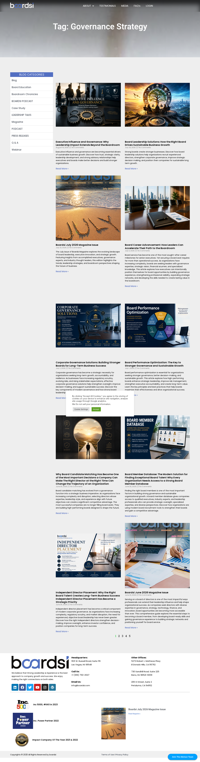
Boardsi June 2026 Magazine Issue (146, 592)
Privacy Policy (122, 754)
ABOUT (87, 5)
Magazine (17, 122)
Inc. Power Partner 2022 (46, 720)
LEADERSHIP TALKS (21, 115)
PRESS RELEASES (20, 135)
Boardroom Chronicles (25, 94)
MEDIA (124, 5)
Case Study (18, 108)
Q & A (15, 142)
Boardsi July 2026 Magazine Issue (77, 245)
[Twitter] (30, 687)
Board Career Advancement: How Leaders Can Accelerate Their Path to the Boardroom (154, 246)
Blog (14, 80)
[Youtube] (37, 687)
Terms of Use (107, 754)
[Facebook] (22, 687)
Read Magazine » (134, 714)
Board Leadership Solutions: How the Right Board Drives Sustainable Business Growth (155, 143)
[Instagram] (44, 687)
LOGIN (149, 5)
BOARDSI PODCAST (22, 101)
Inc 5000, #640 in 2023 (45, 704)
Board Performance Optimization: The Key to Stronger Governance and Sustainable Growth (154, 364)
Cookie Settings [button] (81, 409)
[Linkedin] (15, 687)
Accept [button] (96, 409)
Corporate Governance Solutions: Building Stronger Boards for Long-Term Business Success (88, 364)
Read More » (62, 168)
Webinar (16, 149)
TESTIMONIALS (107, 5)
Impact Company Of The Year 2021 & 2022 (55, 739)
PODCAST (17, 128)
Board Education (21, 87)
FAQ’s (137, 5)
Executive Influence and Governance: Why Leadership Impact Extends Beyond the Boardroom (88, 143)
